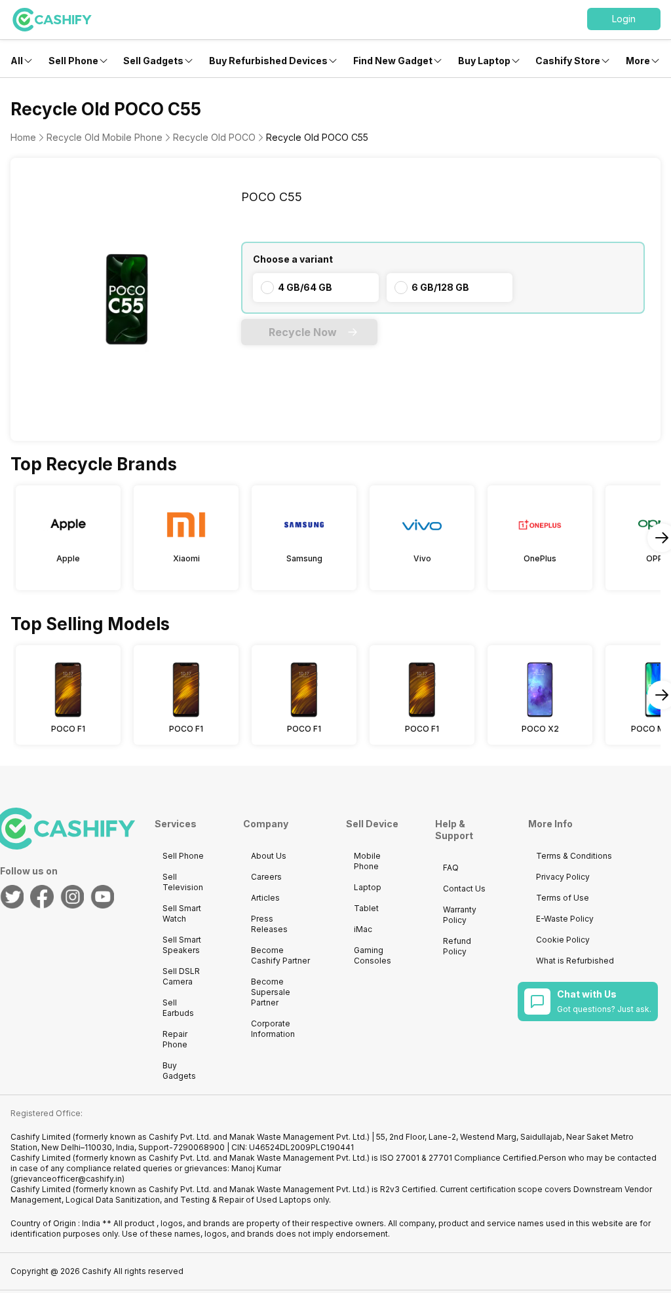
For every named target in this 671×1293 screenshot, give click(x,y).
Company (265, 823)
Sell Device (372, 823)
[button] (624, 19)
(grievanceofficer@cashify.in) (67, 1179)
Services (176, 823)
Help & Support (454, 829)
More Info (550, 823)
